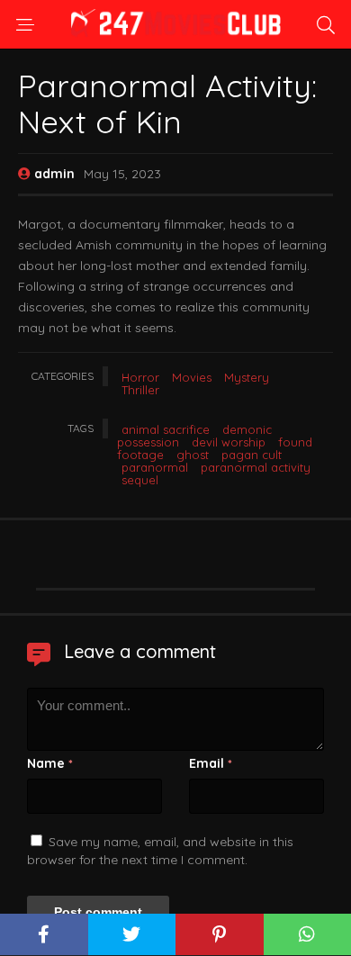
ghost (192, 454)
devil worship (229, 442)
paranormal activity (255, 467)
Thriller (140, 390)
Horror (140, 377)
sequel (140, 480)
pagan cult (251, 454)
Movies (192, 377)
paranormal (155, 467)
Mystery (246, 377)
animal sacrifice (166, 429)
